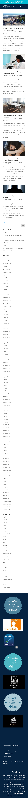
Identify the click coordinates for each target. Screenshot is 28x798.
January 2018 (6, 498)
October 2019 (6, 439)
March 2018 (6, 493)
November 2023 (7, 300)
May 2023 (5, 317)
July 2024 (5, 278)
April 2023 (5, 320)
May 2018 (5, 487)
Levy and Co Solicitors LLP (10, 31)
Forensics (5, 551)
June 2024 (5, 280)
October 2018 (6, 473)
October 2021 (6, 371)
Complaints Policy (8, 753)
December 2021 (7, 365)
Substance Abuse (7, 579)
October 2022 (6, 337)
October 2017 (6, 507)
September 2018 (7, 476)
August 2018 (6, 478)
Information (5, 33)
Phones (5, 573)
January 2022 (6, 362)
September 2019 (7, 442)
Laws (4, 565)
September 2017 (7, 509)
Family (4, 542)
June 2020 (5, 416)
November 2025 (7, 263)
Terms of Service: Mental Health (12, 745)
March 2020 (6, 425)
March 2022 (6, 357)
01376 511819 (19, 1)
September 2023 (7, 306)
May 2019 (5, 453)
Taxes (4, 582)
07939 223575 (9, 1)
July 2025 (5, 266)
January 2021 (6, 396)
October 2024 (6, 269)
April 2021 (5, 388)
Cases (4, 525)
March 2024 (6, 289)
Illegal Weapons (7, 553)
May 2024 (5, 283)
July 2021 (5, 379)
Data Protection (7, 534)
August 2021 (6, 377)
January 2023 (6, 328)
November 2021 (7, 368)
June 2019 (5, 450)
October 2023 (6, 303)
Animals (5, 522)
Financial (5, 545)
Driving (4, 536)
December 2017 (7, 501)
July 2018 (5, 481)
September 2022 (7, 340)
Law (4, 562)
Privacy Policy (7, 756)
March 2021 (6, 391)
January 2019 (6, 464)
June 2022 (5, 348)
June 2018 (5, 484)
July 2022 (5, 345)
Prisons (5, 576)
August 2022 (6, 343)
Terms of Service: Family (10, 751)
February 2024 (6, 292)
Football (5, 548)
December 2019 (7, 433)
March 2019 (6, 459)
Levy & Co (5, 568)
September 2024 (7, 272)
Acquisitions (6, 517)
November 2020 (7, 402)
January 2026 (6, 261)
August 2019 (6, 444)
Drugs (4, 76)
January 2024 (6, 295)
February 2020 (6, 427)
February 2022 (6, 360)
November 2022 (7, 334)
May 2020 (5, 419)
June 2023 (5, 314)
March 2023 (6, 323)
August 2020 (6, 410)
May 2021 (5, 385)
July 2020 (5, 413)
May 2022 (5, 351)
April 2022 (5, 354)
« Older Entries (6, 223)
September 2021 (7, 374)
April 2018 (5, 490)
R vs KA (4, 245)
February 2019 (6, 461)
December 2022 (7, 331)
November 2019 (7, 436)
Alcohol (5, 519)
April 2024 (5, 286)
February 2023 (6, 326)
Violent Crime (6, 587)
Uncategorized (6, 585)
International (6, 163)
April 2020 (5, 422)
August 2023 (6, 309)
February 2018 (6, 495)
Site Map (19, 796)
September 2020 (7, 408)
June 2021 (5, 382)
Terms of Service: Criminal (10, 748)
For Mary (5, 232)
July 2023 (5, 312)
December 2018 (7, 467)
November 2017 (7, 504)
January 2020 (6, 430)
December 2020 (7, 399)
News (4, 570)
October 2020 (6, 405)
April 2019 (5, 456)
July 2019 (5, 447)
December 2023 (7, 297)
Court (4, 528)
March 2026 (6, 258)
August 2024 (6, 275)
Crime (4, 200)
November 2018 (7, 470)
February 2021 (6, 394)
